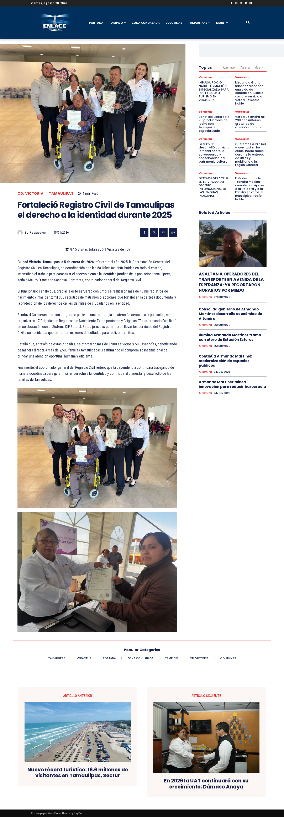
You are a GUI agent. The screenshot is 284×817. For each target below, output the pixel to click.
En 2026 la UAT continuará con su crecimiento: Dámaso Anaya (206, 784)
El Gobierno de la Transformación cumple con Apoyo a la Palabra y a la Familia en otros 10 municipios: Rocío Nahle (249, 188)
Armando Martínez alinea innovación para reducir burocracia (232, 384)
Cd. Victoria (30, 193)
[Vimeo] (245, 3)
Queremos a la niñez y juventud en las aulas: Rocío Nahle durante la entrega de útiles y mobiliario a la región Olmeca (250, 154)
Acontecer (229, 68)
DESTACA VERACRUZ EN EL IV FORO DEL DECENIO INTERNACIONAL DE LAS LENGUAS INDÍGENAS (213, 187)
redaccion (38, 232)
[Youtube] (250, 3)
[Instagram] (236, 3)
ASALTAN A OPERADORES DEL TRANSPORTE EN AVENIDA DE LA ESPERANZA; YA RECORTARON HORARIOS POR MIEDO (231, 282)
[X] (241, 3)
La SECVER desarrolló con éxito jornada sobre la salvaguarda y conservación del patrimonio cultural (214, 153)
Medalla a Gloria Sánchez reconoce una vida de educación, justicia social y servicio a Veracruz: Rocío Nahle (249, 93)
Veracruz (205, 77)
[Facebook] (231, 3)
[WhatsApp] (173, 232)
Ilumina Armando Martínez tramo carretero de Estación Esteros (230, 337)
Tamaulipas (61, 193)
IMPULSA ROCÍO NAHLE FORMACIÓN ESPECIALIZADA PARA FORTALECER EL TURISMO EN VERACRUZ (214, 91)
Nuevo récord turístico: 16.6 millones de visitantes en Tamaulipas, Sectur (77, 773)
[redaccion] (21, 232)
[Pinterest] (163, 232)
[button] (248, 23)
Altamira (205, 297)
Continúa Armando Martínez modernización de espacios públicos (225, 361)
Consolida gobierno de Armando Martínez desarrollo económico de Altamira (230, 314)
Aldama (245, 68)
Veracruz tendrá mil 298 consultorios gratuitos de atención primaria (250, 122)
